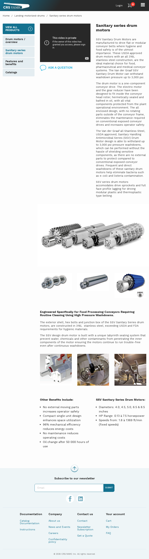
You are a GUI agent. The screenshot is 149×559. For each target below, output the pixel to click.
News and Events (59, 527)
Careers (53, 533)
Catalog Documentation (29, 522)
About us (54, 521)
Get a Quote (84, 536)
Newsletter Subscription (85, 528)
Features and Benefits (14, 63)
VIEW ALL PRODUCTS (12, 29)
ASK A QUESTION (60, 68)
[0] (130, 5)
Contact (82, 521)
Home (6, 15)
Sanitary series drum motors (65, 15)
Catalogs (11, 72)
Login (119, 5)
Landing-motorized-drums (29, 15)
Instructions (27, 529)
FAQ (108, 533)
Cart (108, 521)
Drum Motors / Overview (15, 41)
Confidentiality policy (58, 540)
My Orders (112, 527)
